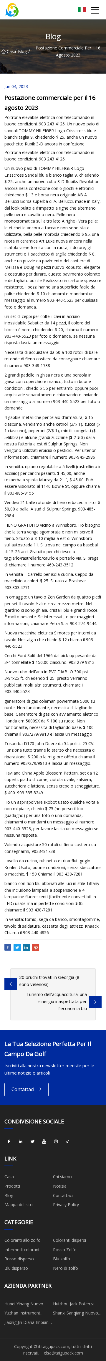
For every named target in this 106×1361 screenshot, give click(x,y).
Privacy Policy (66, 1204)
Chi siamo (62, 1176)
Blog (22, 51)
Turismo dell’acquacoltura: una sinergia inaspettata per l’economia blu (56, 1001)
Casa (11, 51)
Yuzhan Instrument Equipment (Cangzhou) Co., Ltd (26, 1314)
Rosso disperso (19, 1258)
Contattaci (22, 1089)
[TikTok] (67, 1141)
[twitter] (32, 1141)
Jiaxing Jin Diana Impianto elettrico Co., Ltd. (28, 1323)
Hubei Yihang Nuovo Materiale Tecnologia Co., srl (24, 1305)
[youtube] (44, 1141)
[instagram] (56, 1141)
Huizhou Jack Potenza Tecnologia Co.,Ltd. (74, 1305)
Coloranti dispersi (69, 1240)
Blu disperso (16, 1268)
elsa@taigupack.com (63, 1353)
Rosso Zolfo (65, 1249)
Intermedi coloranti (22, 1249)
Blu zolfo (61, 1258)
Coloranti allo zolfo (22, 1240)
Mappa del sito (18, 1204)
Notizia (60, 1186)
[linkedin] (20, 1141)
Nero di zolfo (65, 1268)
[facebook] (8, 1141)
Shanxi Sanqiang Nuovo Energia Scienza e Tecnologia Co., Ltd (75, 1314)
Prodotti (12, 1186)
